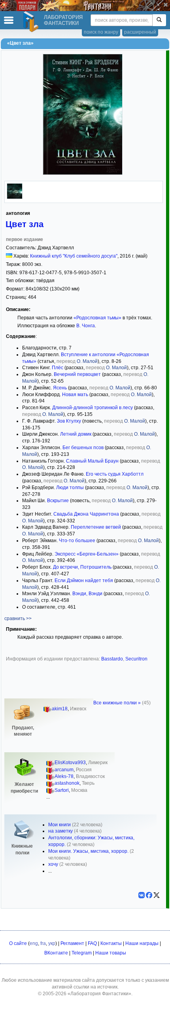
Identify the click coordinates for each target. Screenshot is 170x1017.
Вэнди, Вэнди (87, 593)
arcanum (64, 769)
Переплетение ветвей (96, 527)
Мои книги (59, 824)
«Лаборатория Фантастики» (99, 993)
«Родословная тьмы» (97, 318)
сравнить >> (18, 618)
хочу (53, 864)
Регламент (72, 943)
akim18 (60, 709)
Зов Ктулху (69, 421)
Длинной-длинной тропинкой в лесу (92, 407)
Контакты (111, 943)
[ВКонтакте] (141, 895)
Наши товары (110, 953)
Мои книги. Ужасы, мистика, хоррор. (88, 851)
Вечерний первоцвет (77, 374)
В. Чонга (85, 325)
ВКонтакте (56, 953)
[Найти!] (159, 20)
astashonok (67, 783)
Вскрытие (58, 500)
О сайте (18, 943)
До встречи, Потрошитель (82, 567)
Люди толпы (70, 487)
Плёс (57, 367)
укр (51, 943)
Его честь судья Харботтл (115, 474)
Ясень (60, 388)
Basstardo (112, 659)
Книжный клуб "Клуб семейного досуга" (73, 256)
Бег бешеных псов (83, 447)
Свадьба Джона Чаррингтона (86, 514)
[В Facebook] (149, 895)
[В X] (156, 895)
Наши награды (142, 943)
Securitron (136, 659)
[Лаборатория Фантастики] (32, 21)
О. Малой (87, 361)
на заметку (60, 831)
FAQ (92, 943)
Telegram (82, 953)
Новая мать (75, 394)
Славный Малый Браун (92, 461)
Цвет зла (24, 224)
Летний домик (75, 434)
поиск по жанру (101, 32)
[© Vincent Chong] (15, 197)
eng (34, 943)
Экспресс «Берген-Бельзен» (87, 554)
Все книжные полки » (117, 703)
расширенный (140, 32)
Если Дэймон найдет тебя (84, 580)
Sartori (62, 790)
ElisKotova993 (70, 762)
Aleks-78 (64, 776)
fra (43, 943)
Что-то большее (77, 540)
